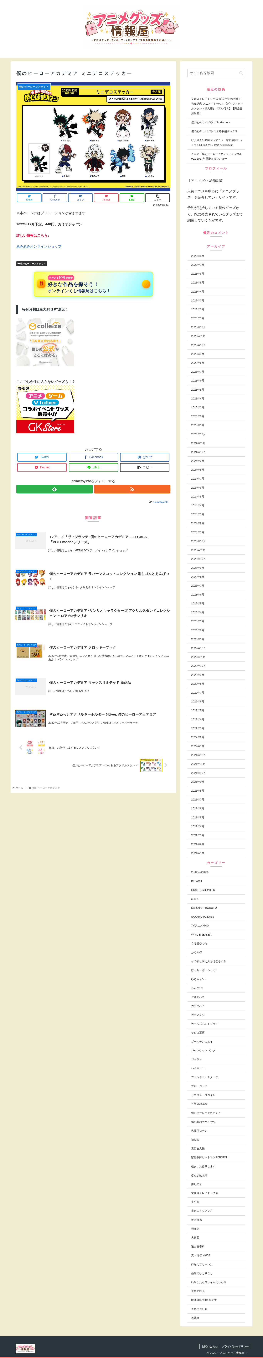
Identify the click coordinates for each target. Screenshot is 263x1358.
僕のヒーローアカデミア (33, 263)
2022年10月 (198, 665)
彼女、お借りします (203, 1166)
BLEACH (196, 881)
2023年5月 (197, 603)
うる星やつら (199, 943)
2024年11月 (198, 443)
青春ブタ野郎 (199, 1309)
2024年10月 (198, 452)
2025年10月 (198, 345)
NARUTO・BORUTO (204, 907)
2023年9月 (197, 567)
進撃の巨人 (198, 1291)
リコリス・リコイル (203, 1095)
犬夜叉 (195, 1237)
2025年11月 (198, 336)
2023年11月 (198, 550)
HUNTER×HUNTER (203, 890)
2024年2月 (197, 523)
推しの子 (196, 1184)
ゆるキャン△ (199, 979)
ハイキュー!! (198, 1068)
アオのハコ (198, 996)
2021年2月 (197, 844)
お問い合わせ (210, 1346)
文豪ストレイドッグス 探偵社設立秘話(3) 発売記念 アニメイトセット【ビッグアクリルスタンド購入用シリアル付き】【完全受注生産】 (217, 106)
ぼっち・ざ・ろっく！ (204, 970)
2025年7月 (197, 371)
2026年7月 (197, 264)
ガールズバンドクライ (204, 1023)
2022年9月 (197, 674)
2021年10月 (198, 772)
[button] (241, 73)
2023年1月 (197, 639)
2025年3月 (197, 407)
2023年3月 (197, 621)
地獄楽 (195, 1139)
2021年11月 (198, 763)
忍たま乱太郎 (199, 1175)
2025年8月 (197, 362)
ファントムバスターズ (204, 1077)
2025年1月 (197, 425)
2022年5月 (197, 710)
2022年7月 (197, 692)
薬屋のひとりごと (202, 1273)
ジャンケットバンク (203, 1050)
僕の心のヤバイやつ (203, 1121)
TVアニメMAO (200, 925)
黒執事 (195, 1317)
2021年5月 (197, 817)
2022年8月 (197, 683)
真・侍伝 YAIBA (200, 1255)
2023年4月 (197, 612)
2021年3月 (197, 835)
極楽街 (195, 1228)
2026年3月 (197, 300)
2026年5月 (197, 282)
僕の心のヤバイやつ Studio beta (210, 122)
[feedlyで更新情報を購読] (54, 489)
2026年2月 (197, 309)
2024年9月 (197, 460)
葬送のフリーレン (202, 1264)
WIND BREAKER (201, 934)
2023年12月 (198, 541)
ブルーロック (199, 1086)
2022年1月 (197, 746)
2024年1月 (197, 532)
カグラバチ (198, 1005)
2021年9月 (197, 781)
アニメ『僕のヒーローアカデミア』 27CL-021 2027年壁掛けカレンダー (217, 156)
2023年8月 (197, 576)
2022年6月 (197, 701)
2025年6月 (197, 380)
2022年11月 (198, 656)
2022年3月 (197, 728)
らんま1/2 (197, 988)
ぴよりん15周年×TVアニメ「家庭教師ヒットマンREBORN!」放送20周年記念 (216, 142)
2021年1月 (197, 853)
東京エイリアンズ (202, 1210)
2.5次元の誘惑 (200, 872)
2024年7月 (197, 478)
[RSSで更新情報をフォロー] (132, 489)
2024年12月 (198, 434)
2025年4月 (197, 398)
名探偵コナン (199, 1130)
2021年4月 (197, 826)
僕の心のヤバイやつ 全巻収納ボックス (214, 131)
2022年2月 (197, 737)
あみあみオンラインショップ (38, 246)
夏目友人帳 (198, 1148)
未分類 (195, 1201)
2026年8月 (197, 255)
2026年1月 (197, 318)
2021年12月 (198, 754)
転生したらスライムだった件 (208, 1282)
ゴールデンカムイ (202, 1041)
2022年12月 (198, 648)
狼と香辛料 (198, 1246)
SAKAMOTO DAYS (202, 916)
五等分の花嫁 (199, 1103)
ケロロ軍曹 (198, 1032)
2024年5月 (197, 496)
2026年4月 (197, 291)
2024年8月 (197, 469)
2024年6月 (197, 487)
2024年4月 (197, 505)
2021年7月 (197, 799)
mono (194, 898)
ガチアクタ (198, 1014)
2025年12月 (198, 327)
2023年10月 (198, 558)
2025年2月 (197, 416)
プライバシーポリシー (235, 1346)
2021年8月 (197, 790)
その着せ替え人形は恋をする (208, 961)
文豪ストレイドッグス (204, 1193)
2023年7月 (197, 585)
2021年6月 (197, 808)
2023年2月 (197, 630)
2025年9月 (197, 353)
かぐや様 (196, 952)
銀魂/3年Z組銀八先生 (204, 1299)
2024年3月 (197, 514)
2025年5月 (197, 389)
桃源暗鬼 (196, 1219)
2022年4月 (197, 719)
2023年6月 (197, 594)
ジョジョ (196, 1059)
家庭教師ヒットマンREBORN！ (210, 1157)
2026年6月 (197, 273)
